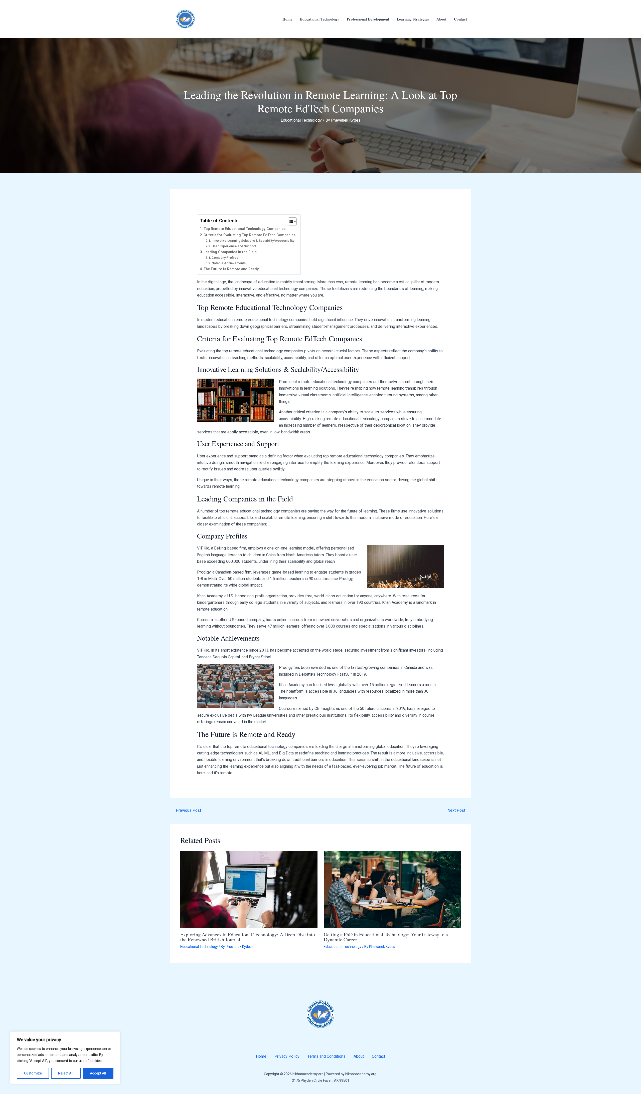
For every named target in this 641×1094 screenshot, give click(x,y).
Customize (33, 1073)
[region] (65, 1057)
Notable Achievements (229, 263)
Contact (460, 19)
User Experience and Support (234, 246)
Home (287, 19)
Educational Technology (319, 19)
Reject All (65, 1073)
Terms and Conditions (326, 1056)
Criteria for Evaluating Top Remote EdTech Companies (249, 235)
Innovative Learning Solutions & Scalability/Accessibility (253, 240)
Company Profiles (225, 257)
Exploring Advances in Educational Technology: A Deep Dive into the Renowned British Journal (247, 937)
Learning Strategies (413, 19)
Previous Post (186, 810)
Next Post (458, 810)
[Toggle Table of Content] (289, 221)
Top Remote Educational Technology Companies (244, 229)
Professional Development (368, 19)
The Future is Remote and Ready (231, 269)
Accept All (98, 1073)
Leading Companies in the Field (230, 252)
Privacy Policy (286, 1056)
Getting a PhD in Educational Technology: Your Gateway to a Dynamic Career (386, 937)
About (441, 19)
